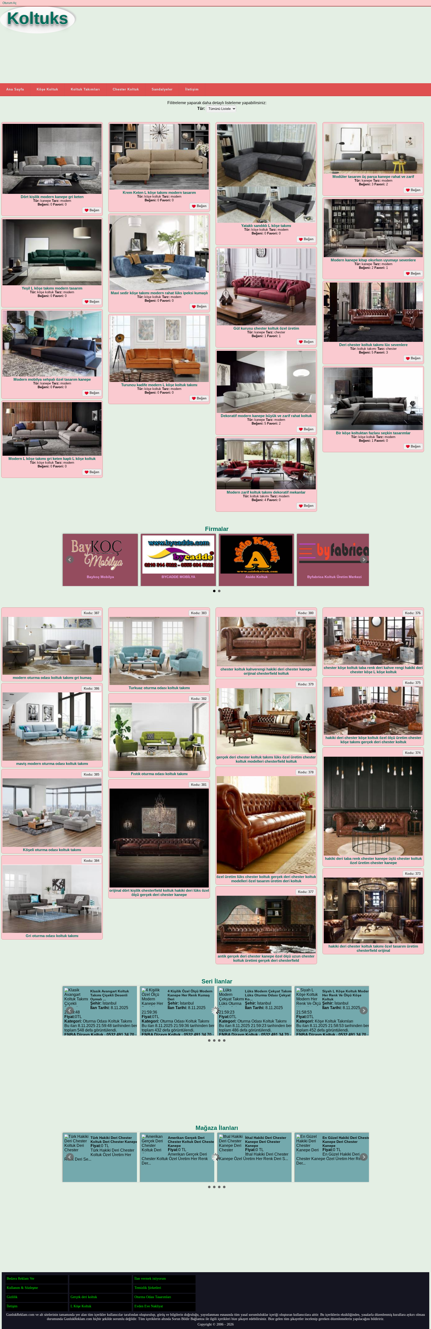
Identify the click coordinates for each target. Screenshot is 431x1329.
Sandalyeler (162, 89)
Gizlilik (12, 1297)
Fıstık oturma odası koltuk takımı (159, 774)
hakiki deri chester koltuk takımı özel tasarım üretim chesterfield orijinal (373, 948)
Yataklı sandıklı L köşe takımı (266, 225)
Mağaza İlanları (217, 1127)
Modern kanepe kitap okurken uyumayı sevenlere (373, 260)
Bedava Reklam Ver (20, 1278)
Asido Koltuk (256, 577)
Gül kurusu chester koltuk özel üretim (266, 328)
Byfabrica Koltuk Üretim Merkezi (334, 577)
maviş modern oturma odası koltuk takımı (52, 763)
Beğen (94, 210)
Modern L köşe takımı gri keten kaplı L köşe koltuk (52, 458)
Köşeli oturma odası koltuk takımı (52, 850)
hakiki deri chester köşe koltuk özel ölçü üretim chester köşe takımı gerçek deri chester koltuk (373, 740)
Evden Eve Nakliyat (148, 1306)
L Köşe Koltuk (81, 1306)
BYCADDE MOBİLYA (178, 577)
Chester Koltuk (126, 89)
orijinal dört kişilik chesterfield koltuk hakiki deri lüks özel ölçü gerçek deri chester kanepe (159, 892)
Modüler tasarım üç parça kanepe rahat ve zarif (373, 176)
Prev (70, 560)
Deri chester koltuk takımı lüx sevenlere (373, 345)
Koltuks (37, 18)
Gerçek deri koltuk (84, 1297)
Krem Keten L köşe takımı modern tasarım (159, 192)
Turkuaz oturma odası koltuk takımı (159, 688)
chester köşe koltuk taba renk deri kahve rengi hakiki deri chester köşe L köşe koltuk (373, 669)
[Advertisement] (191, 44)
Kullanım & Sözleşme (22, 1288)
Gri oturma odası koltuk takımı (52, 936)
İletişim (192, 89)
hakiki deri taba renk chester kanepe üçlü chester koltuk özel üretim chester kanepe (373, 860)
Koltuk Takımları (85, 89)
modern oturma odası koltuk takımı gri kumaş (52, 677)
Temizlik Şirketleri (147, 1288)
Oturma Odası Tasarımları (152, 1297)
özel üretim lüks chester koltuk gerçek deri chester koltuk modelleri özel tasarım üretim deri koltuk (266, 879)
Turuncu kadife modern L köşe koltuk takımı (159, 385)
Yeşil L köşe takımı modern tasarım (52, 288)
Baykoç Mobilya (100, 577)
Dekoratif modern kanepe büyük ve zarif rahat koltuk (266, 416)
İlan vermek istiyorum (150, 1278)
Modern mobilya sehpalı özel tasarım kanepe (52, 379)
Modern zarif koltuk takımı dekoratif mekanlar (266, 492)
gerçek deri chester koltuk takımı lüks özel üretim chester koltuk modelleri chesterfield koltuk (266, 759)
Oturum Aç (9, 3)
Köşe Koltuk (47, 89)
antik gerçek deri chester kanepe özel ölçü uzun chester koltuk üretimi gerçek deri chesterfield (266, 958)
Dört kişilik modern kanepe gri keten (52, 197)
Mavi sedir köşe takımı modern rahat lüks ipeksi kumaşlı (159, 293)
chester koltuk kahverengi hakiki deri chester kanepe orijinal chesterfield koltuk (266, 671)
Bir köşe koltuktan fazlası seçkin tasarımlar (373, 433)
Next (364, 560)
